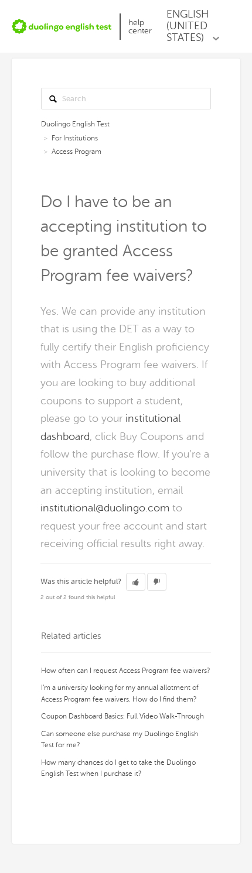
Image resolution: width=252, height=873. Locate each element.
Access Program (76, 151)
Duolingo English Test (75, 124)
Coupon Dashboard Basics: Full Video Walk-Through (122, 716)
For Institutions (75, 138)
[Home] (62, 26)
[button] (135, 582)
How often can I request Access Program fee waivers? (125, 670)
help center (140, 26)
